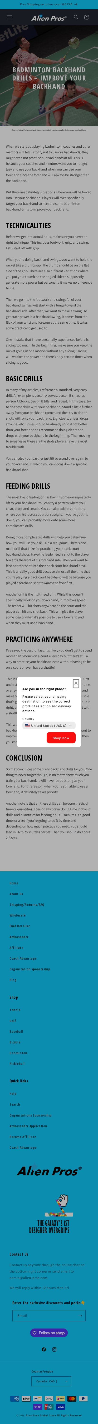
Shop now (61, 738)
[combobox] (46, 725)
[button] (76, 684)
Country (28, 719)
